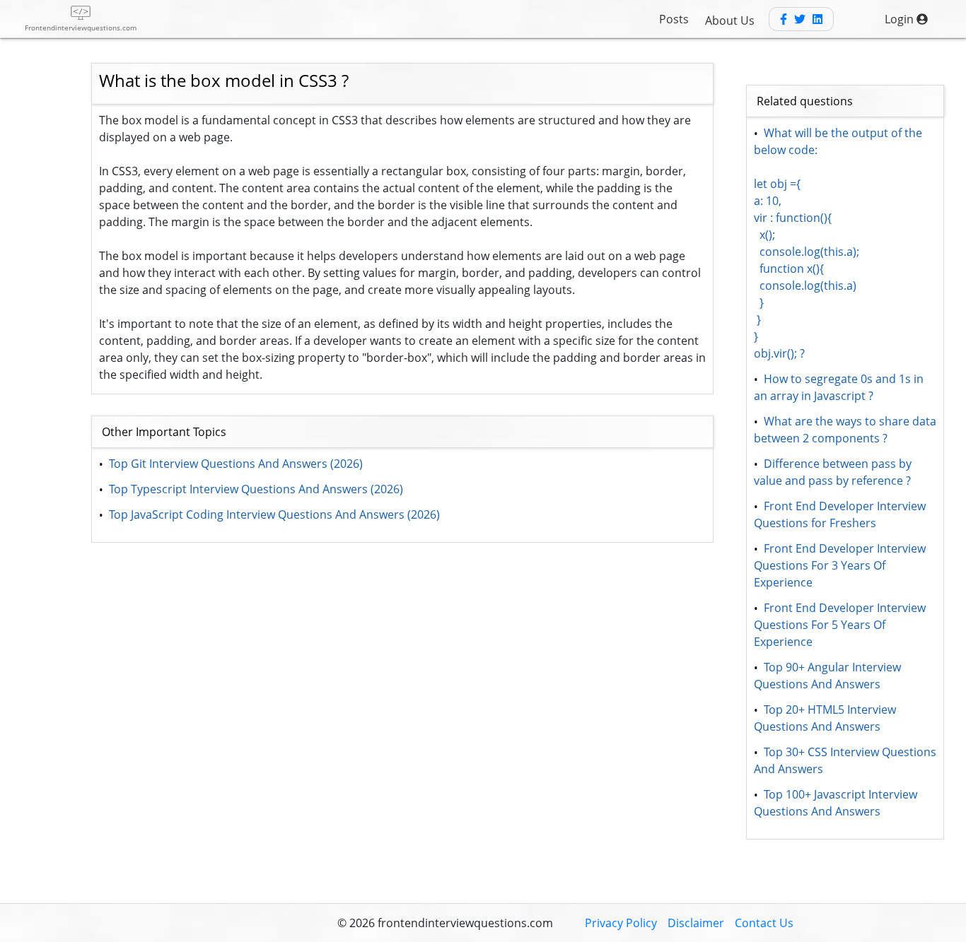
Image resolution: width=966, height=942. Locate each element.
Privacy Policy (621, 923)
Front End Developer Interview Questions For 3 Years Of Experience (841, 565)
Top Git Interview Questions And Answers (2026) (236, 463)
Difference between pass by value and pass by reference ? (834, 472)
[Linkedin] (817, 19)
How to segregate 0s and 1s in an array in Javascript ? (840, 387)
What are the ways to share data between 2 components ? (846, 429)
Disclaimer (696, 923)
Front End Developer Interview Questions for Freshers (841, 514)
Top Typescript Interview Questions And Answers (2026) (256, 489)
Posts (674, 19)
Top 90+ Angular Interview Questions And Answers (829, 675)
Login (900, 19)
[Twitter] (799, 19)
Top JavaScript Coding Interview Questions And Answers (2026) (274, 514)
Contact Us (764, 923)
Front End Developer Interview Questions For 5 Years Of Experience (841, 624)
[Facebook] (783, 19)
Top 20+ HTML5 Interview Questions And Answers (826, 718)
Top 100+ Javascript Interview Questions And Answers (837, 803)
